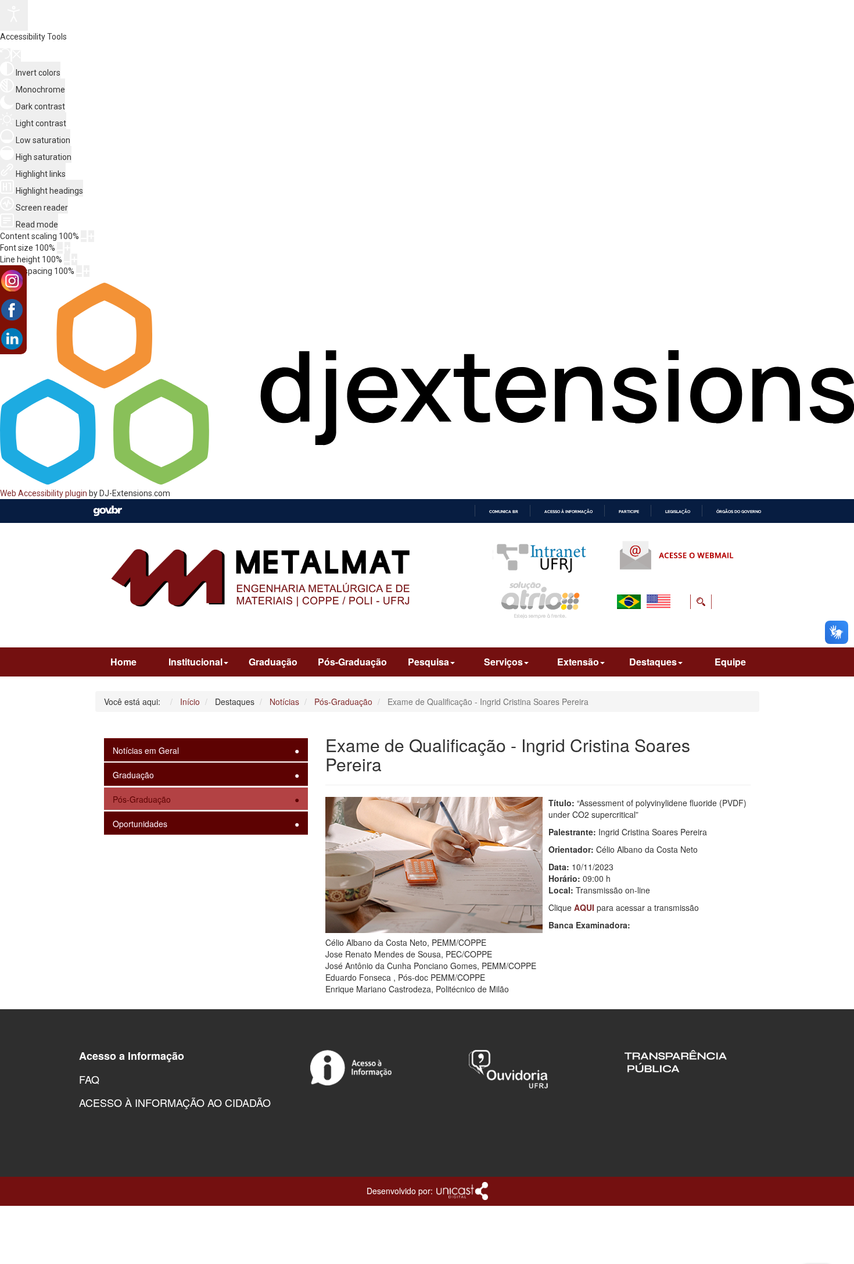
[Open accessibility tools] (14, 15)
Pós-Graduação (352, 661)
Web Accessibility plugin (43, 493)
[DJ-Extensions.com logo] (427, 481)
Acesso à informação (568, 511)
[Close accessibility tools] (16, 56)
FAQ (89, 1079)
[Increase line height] (74, 259)
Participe (629, 511)
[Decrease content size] (84, 236)
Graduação (273, 661)
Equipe (730, 661)
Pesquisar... (629, 629)
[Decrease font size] (60, 248)
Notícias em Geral (146, 750)
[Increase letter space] (86, 271)
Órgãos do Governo (738, 511)
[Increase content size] (91, 236)
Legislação (677, 511)
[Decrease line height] (67, 259)
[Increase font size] (67, 248)
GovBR (107, 511)
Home (123, 661)
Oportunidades (140, 823)
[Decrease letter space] (79, 271)
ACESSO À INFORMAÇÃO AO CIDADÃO (175, 1102)
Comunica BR (503, 511)
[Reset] (5, 55)
